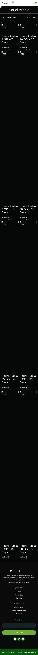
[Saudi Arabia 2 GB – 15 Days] (10, 127)
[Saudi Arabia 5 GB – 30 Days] (10, 467)
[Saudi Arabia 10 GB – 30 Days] (28, 29)
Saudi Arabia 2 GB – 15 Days (10, 209)
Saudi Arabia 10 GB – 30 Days (28, 39)
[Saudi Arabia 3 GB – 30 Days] (28, 297)
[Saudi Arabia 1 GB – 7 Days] (10, 29)
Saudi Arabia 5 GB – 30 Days (10, 549)
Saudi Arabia (5, 47)
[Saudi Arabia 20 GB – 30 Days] (28, 127)
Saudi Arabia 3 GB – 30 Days (28, 379)
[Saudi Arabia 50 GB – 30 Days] (28, 467)
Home (3, 17)
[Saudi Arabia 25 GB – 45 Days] (10, 297)
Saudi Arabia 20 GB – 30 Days (28, 209)
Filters (34, 17)
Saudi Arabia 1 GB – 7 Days (10, 39)
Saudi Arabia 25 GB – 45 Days (10, 379)
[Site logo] (19, 3)
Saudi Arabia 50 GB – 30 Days (28, 549)
